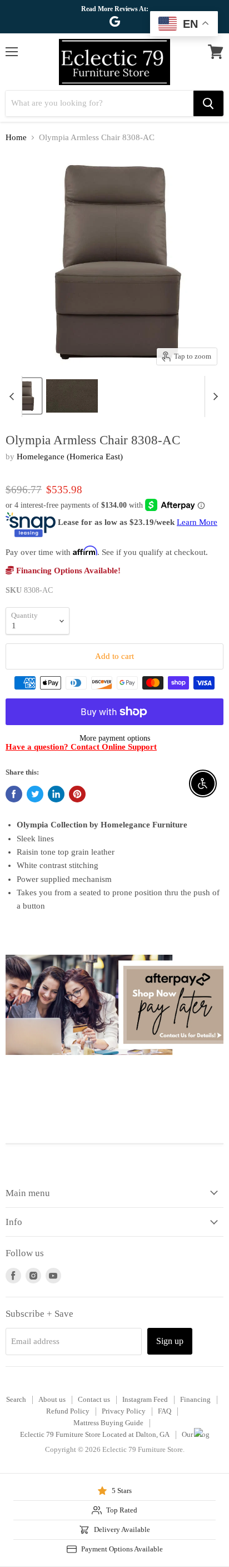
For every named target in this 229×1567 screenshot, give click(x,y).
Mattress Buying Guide (108, 1423)
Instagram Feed (145, 1399)
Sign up (169, 1341)
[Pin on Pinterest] (77, 794)
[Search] (208, 103)
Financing (195, 1399)
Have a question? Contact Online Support (81, 746)
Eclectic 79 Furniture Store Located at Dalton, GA (95, 1434)
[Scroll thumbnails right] (213, 396)
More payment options (114, 737)
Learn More (197, 522)
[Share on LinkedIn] (56, 794)
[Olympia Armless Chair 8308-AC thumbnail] (24, 396)
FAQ (164, 1411)
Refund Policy (67, 1411)
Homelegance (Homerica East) (70, 456)
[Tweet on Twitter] (35, 794)
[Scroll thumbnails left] (13, 396)
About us (52, 1399)
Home (16, 137)
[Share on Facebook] (14, 794)
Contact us (94, 1399)
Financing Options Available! (67, 570)
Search (16, 1399)
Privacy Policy (124, 1411)
